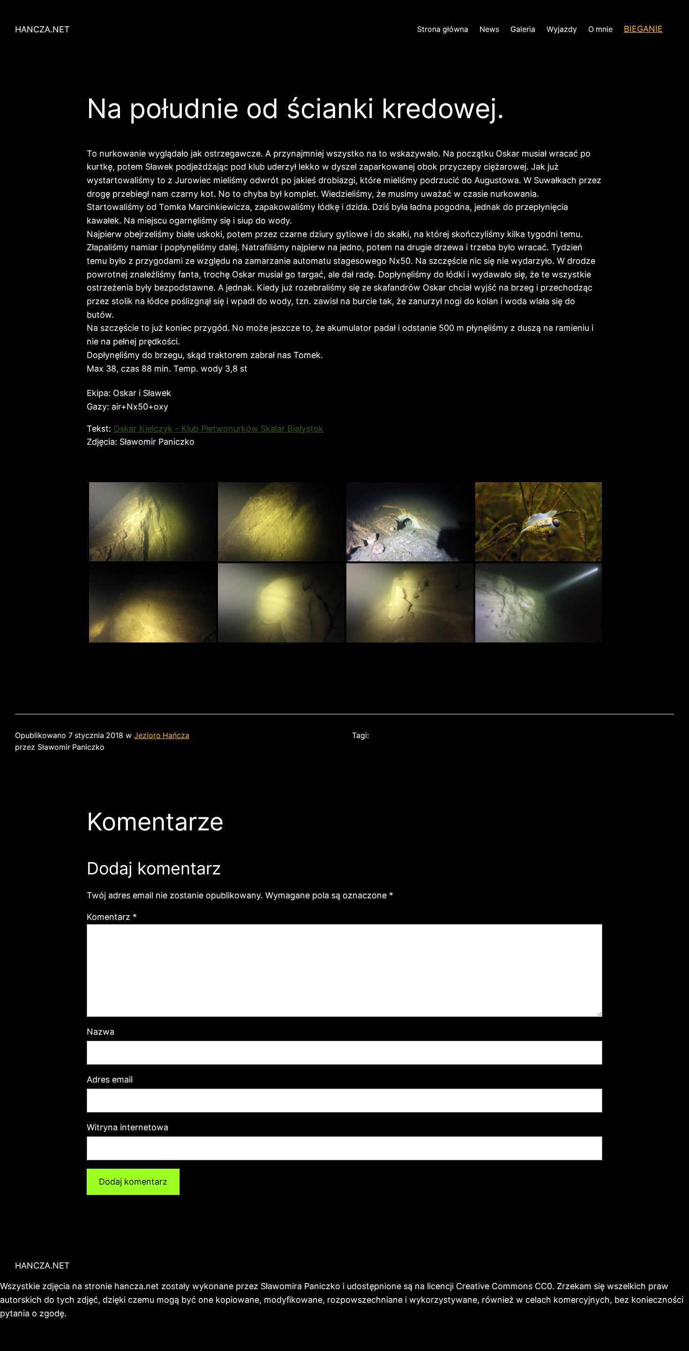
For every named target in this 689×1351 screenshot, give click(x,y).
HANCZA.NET (42, 29)
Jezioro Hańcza (161, 735)
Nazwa (100, 1032)
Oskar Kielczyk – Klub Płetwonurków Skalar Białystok (218, 428)
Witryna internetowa (127, 1127)
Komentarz (112, 917)
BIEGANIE (643, 29)
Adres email (110, 1079)
